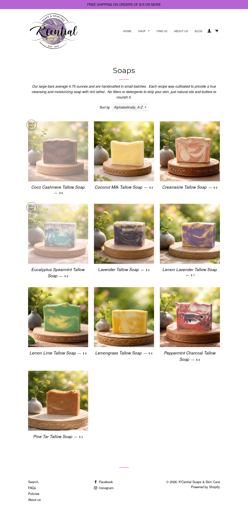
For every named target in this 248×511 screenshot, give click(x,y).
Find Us (162, 31)
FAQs (32, 487)
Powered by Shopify (205, 486)
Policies (34, 493)
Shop (142, 31)
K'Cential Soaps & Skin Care (199, 481)
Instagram (106, 487)
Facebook (105, 481)
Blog (198, 31)
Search (33, 481)
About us (181, 31)
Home (127, 31)
